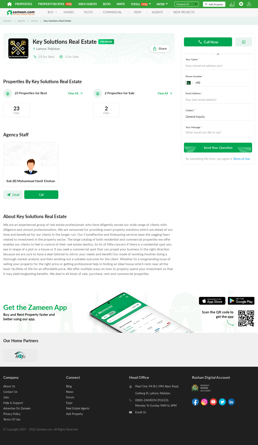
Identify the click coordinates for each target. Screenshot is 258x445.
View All (73, 93)
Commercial (112, 12)
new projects (184, 12)
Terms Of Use (11, 419)
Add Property (216, 4)
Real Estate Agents (77, 408)
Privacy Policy (11, 414)
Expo (69, 403)
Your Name (192, 59)
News (69, 392)
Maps (121, 4)
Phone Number (195, 76)
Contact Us (10, 392)
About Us (9, 386)
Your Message (194, 127)
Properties (23, 4)
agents (157, 12)
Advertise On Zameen (17, 408)
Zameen (7, 20)
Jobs (6, 397)
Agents (21, 20)
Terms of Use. (241, 159)
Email (15, 195)
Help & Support (13, 403)
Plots (88, 12)
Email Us (140, 412)
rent (138, 12)
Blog (107, 4)
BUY (50, 12)
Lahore (34, 20)
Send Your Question (218, 147)
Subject (191, 110)
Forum (70, 397)
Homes (69, 12)
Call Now (211, 41)
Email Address (194, 93)
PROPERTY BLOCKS (51, 4)
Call (41, 195)
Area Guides (87, 4)
